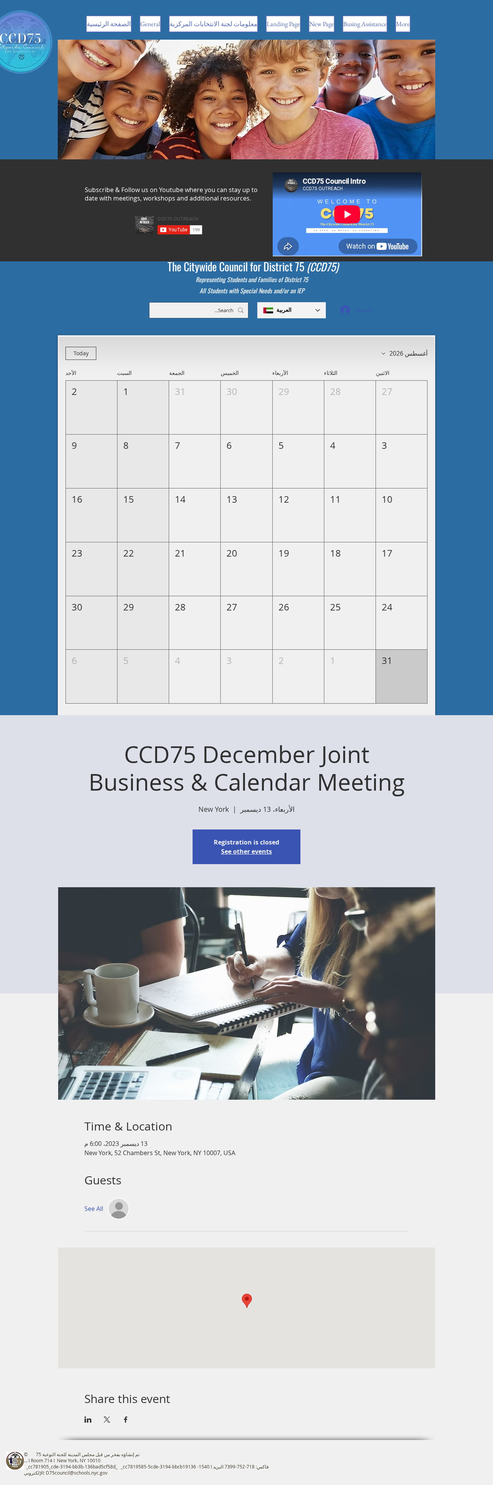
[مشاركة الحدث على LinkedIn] (88, 1419)
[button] (402, 407)
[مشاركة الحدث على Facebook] (125, 1419)
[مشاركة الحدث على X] (107, 1419)
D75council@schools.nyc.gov (76, 1473)
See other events (246, 851)
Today (81, 353)
